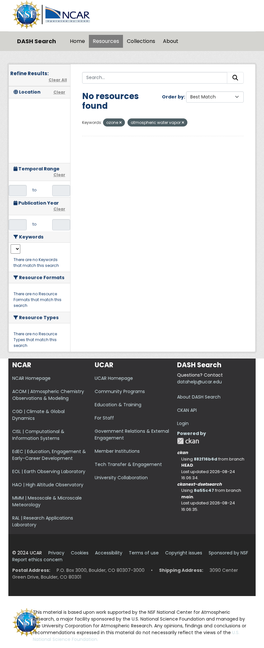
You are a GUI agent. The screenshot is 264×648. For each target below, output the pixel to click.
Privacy (56, 553)
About (170, 41)
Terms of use (144, 553)
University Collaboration (121, 477)
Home (77, 41)
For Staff (104, 418)
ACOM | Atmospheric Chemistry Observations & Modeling (48, 394)
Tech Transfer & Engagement (128, 464)
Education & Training (118, 404)
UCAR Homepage (114, 378)
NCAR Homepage (31, 378)
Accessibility (108, 553)
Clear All (58, 80)
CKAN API (187, 410)
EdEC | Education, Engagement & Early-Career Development (49, 454)
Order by (173, 97)
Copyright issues (183, 553)
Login (183, 423)
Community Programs (120, 391)
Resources (106, 41)
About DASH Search (199, 397)
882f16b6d (205, 459)
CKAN (188, 441)
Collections (141, 41)
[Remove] (120, 122)
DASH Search (36, 41)
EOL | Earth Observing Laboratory (48, 471)
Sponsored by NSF (228, 553)
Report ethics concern (37, 559)
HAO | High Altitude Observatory (47, 484)
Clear (59, 92)
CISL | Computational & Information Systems (38, 434)
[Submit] (235, 78)
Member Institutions (117, 451)
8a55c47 (204, 490)
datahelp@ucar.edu (199, 382)
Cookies (80, 553)
